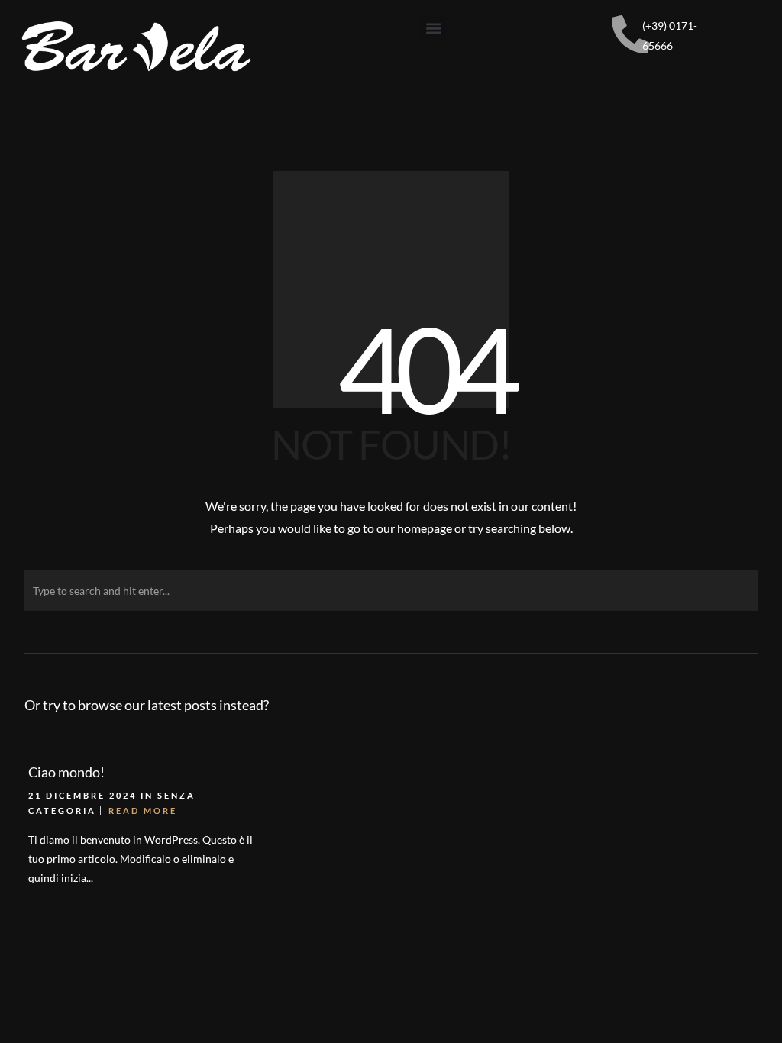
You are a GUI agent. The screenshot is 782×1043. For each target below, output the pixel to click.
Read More (142, 810)
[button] (433, 27)
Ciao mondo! (66, 772)
